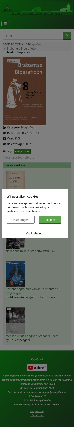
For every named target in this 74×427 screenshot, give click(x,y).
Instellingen (21, 220)
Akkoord (50, 220)
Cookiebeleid (34, 233)
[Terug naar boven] (68, 420)
